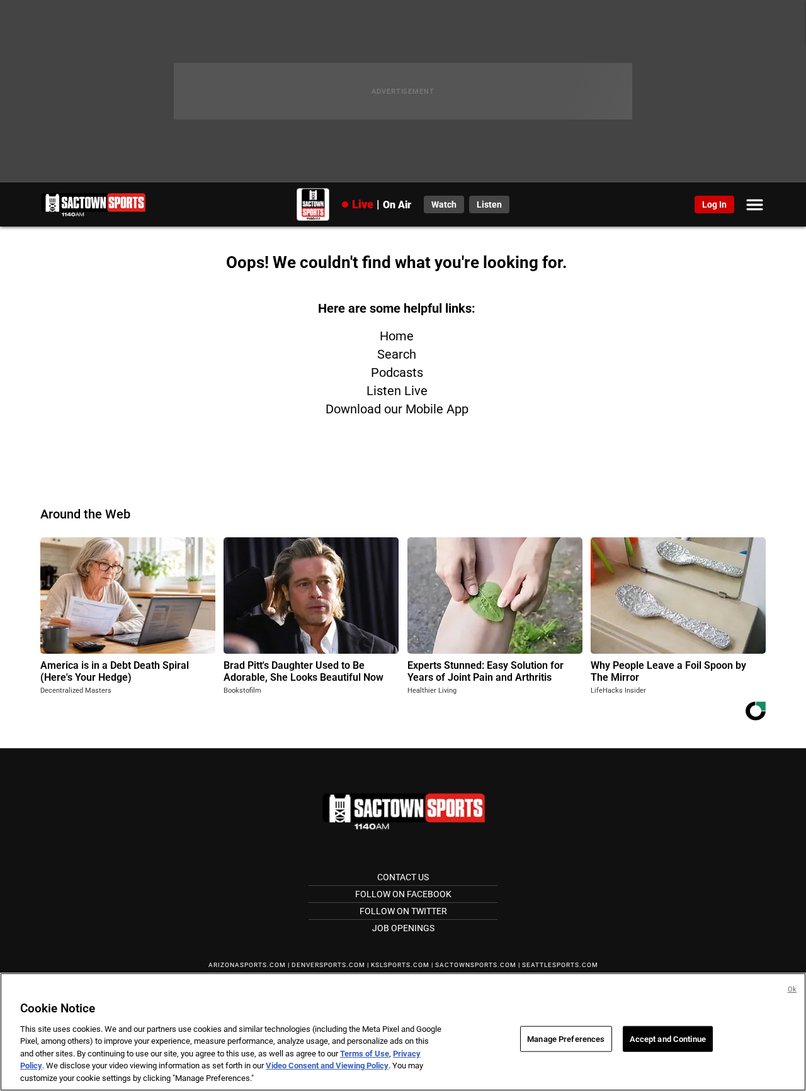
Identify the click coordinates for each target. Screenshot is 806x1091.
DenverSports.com (328, 964)
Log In (714, 204)
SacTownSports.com (475, 964)
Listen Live (397, 390)
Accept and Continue (668, 1038)
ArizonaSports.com (247, 964)
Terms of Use (364, 1053)
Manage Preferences (565, 1038)
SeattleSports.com (560, 964)
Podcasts (397, 372)
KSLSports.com (400, 964)
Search (396, 354)
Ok (792, 989)
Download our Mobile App (397, 409)
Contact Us (403, 877)
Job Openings (403, 928)
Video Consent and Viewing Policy (327, 1066)
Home (397, 336)
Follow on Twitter (403, 911)
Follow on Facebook (403, 894)
